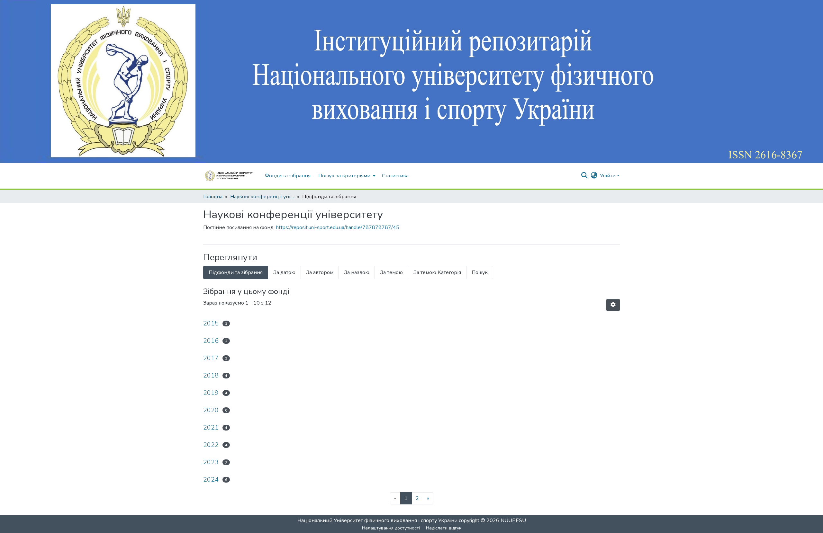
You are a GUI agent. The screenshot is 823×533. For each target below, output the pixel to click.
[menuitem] (346, 176)
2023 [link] (211, 462)
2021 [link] (211, 427)
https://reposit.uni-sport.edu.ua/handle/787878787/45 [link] (337, 227)
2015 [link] (211, 323)
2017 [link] (211, 358)
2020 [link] (211, 410)
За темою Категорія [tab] (437, 272)
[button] (230, 175)
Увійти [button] (608, 175)
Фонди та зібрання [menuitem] (288, 175)
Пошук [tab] (480, 272)
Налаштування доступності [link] (391, 528)
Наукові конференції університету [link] (262, 196)
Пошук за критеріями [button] (344, 175)
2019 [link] (211, 392)
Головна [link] (212, 196)
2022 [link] (211, 444)
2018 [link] (211, 375)
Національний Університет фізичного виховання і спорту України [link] (377, 520)
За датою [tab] (284, 272)
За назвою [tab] (356, 272)
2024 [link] (211, 479)
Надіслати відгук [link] (443, 528)
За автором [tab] (319, 272)
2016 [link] (211, 340)
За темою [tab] (391, 272)
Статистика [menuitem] (395, 175)
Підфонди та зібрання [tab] (236, 272)
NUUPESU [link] (513, 520)
